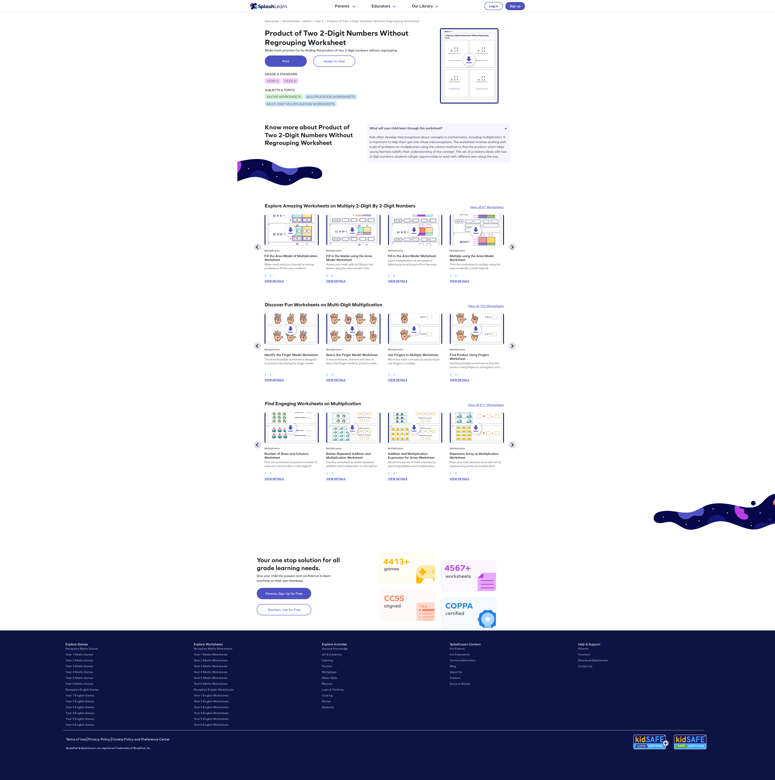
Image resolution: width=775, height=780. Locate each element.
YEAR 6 (290, 81)
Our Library (422, 6)
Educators (381, 6)
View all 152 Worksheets (486, 306)
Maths (307, 21)
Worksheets (291, 21)
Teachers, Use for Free (284, 609)
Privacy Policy (99, 739)
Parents (342, 6)
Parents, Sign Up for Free (284, 593)
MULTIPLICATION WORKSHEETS (331, 96)
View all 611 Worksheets (486, 405)
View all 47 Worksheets (487, 207)
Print (285, 61)
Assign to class (334, 61)
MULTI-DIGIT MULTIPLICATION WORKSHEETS (300, 104)
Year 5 (319, 21)
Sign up (515, 6)
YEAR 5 (273, 81)
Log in (493, 6)
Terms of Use (76, 739)
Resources (272, 21)
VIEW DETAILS (274, 281)
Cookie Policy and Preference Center (141, 739)
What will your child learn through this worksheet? (406, 128)
